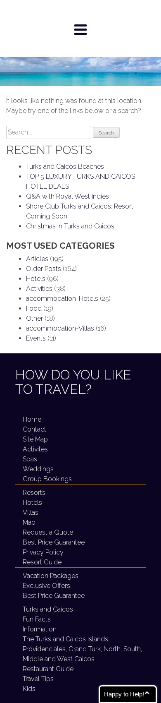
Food (34, 308)
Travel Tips (38, 679)
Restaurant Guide (48, 669)
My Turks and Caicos (80, 10)
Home (32, 419)
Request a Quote (48, 532)
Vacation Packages (50, 576)
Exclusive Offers (46, 586)
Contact (34, 429)
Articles (37, 259)
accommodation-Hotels (62, 298)
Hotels (35, 279)
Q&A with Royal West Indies (67, 196)
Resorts (34, 493)
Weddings (38, 469)
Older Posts (43, 269)
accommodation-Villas (60, 328)
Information (40, 629)
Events (36, 338)
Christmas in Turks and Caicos (70, 226)
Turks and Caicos (48, 609)
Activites (35, 449)
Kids (29, 689)
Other (34, 318)
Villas (30, 512)
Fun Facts (37, 619)
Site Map (35, 439)
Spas (30, 459)
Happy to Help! (124, 694)
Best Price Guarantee (54, 542)
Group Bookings (47, 479)
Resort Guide (42, 562)
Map (29, 522)
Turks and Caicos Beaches (65, 166)
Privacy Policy (43, 552)
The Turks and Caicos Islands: (82, 649)
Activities (39, 289)
